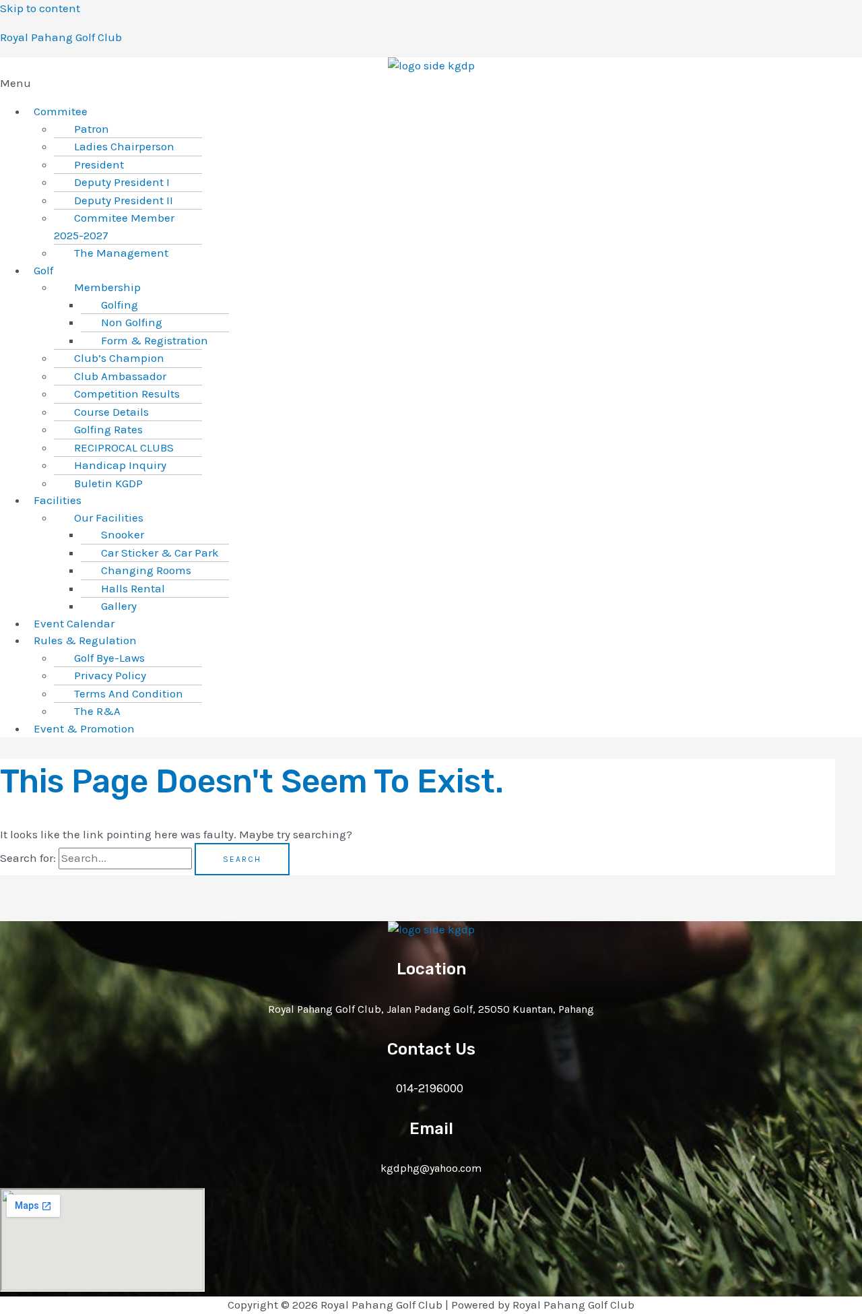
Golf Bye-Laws (109, 657)
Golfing (119, 304)
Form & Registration (154, 340)
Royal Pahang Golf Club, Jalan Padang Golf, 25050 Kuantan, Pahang (431, 1009)
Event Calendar (74, 623)
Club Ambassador (120, 376)
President (99, 164)
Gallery (119, 606)
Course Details (111, 411)
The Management (121, 252)
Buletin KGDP (108, 483)
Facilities (57, 500)
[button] (431, 83)
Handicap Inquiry (120, 465)
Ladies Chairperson (124, 146)
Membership (107, 287)
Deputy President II (123, 200)
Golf (43, 270)
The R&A (97, 711)
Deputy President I (122, 182)
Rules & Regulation (85, 640)
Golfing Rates (108, 429)
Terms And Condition (128, 693)
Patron (91, 128)
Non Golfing (131, 322)
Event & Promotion (84, 728)
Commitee (61, 111)
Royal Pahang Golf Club (61, 37)
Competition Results (127, 393)
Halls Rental (133, 588)
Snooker (122, 534)
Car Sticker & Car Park (160, 552)
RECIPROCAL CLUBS (124, 447)
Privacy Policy (110, 675)
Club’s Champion (119, 358)
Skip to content (40, 8)
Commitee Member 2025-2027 (114, 226)
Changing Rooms (146, 570)
